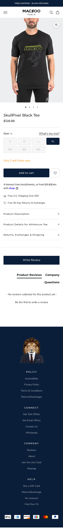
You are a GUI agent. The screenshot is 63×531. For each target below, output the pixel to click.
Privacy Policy (31, 384)
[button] (55, 173)
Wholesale (31, 432)
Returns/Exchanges (31, 397)
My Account (31, 498)
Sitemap (31, 468)
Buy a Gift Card (31, 486)
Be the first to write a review (31, 302)
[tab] (29, 275)
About (31, 456)
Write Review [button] (31, 260)
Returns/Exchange (31, 492)
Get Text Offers (31, 414)
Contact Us (32, 426)
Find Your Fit (31, 504)
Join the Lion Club (31, 462)
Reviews (31, 450)
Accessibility (31, 378)
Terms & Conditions (31, 390)
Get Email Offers (31, 420)
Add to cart (26, 172)
